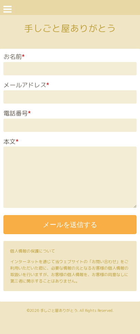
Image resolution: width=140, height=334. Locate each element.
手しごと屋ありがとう (70, 28)
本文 (11, 141)
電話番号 (17, 113)
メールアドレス (26, 85)
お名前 (14, 56)
